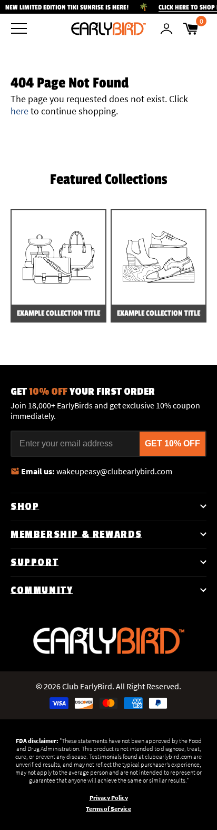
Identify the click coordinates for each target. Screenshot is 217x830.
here (19, 111)
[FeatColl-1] (58, 257)
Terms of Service (108, 809)
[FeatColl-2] (158, 257)
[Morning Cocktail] (108, 28)
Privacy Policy (109, 798)
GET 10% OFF (172, 443)
